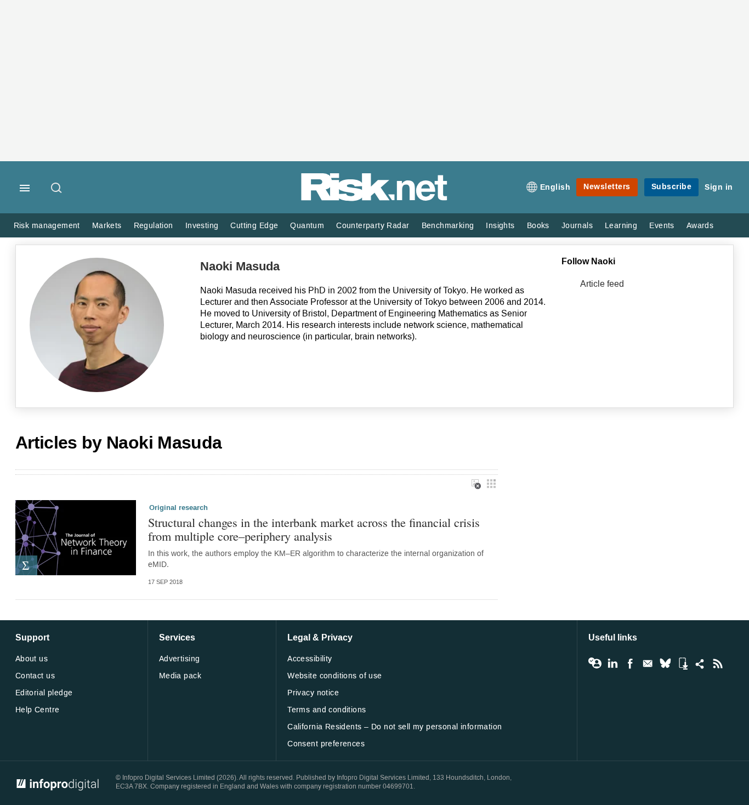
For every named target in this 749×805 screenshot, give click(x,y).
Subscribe (671, 186)
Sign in (719, 187)
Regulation (153, 225)
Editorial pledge (44, 693)
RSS (717, 663)
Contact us (35, 676)
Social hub (700, 663)
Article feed (602, 284)
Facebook (630, 663)
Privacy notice (313, 693)
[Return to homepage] (374, 199)
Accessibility (309, 659)
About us (31, 659)
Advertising (179, 659)
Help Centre (37, 710)
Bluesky (665, 663)
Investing (202, 225)
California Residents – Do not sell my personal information (394, 727)
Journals (577, 225)
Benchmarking (448, 225)
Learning (621, 225)
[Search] (57, 188)
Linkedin (612, 663)
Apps (682, 663)
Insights (500, 225)
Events (661, 225)
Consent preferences (326, 744)
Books (538, 225)
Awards (699, 225)
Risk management (47, 225)
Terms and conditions (326, 710)
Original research (178, 508)
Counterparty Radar (372, 225)
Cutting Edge (254, 225)
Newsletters (607, 186)
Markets (107, 225)
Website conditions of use (334, 676)
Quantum (307, 225)
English (555, 187)
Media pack (180, 676)
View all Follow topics (595, 663)
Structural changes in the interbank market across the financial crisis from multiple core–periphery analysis (314, 528)
